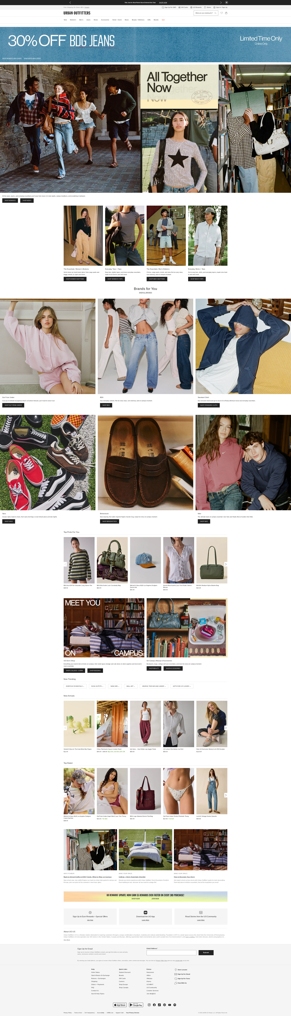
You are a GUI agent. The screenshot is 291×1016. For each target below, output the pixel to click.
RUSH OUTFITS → (97, 686)
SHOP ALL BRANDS (145, 292)
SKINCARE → (114, 686)
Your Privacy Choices (132, 1012)
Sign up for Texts (184, 978)
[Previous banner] (70, 2)
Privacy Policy (68, 1012)
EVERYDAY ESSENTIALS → (75, 686)
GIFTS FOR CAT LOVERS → (182, 686)
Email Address (152, 948)
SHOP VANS (9, 521)
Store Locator (182, 970)
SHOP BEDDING (95, 670)
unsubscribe (178, 960)
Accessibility (100, 1012)
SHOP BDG (106, 405)
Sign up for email (184, 974)
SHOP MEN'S (27, 200)
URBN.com (110, 1012)
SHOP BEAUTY (154, 668)
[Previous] (66, 564)
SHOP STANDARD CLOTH (208, 405)
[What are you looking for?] (215, 13)
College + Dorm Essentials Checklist (132, 877)
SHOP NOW (163, 2)
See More (67, 940)
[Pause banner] (226, 2)
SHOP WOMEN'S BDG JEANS (11, 58)
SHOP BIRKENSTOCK (109, 521)
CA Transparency (90, 1012)
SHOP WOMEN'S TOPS (115, 279)
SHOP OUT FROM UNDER (13, 405)
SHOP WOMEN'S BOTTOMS (75, 279)
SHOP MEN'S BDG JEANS (32, 58)
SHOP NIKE (204, 521)
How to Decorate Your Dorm (184, 877)
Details (87, 7)
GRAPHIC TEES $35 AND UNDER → (154, 686)
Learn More (145, 920)
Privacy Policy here (161, 960)
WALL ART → (131, 686)
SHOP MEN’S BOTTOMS (157, 279)
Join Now (90, 920)
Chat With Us (182, 983)
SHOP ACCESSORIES (173, 668)
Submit (206, 952)
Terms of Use (78, 1012)
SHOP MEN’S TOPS (197, 279)
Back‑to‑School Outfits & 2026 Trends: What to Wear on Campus (88, 877)
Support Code (120, 1012)
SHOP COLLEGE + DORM (74, 670)
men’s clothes (190, 937)
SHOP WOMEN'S (10, 200)
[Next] (225, 564)
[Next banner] (220, 2)
